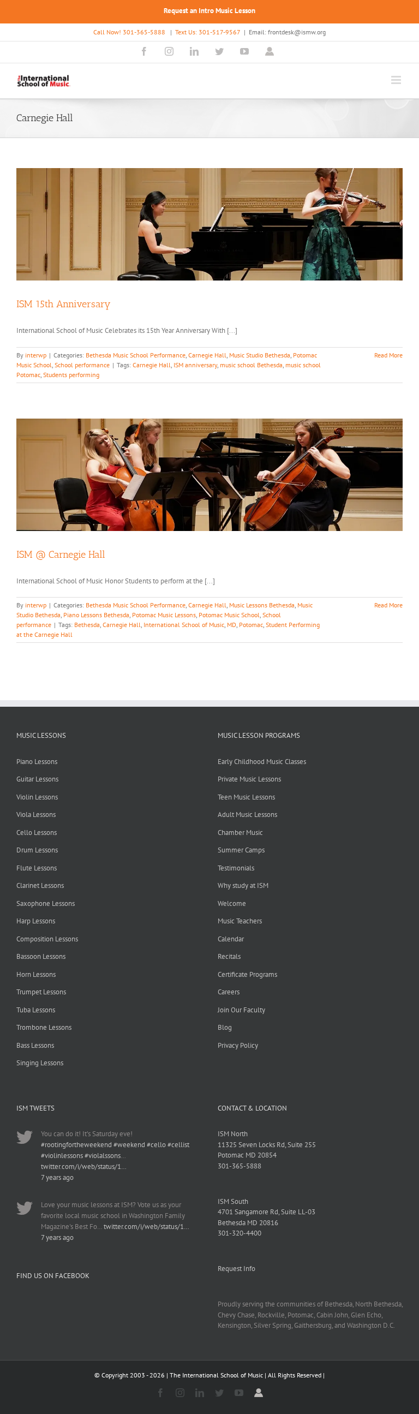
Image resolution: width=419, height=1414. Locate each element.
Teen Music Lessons (246, 797)
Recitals (229, 956)
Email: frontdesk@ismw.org (287, 32)
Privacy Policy (238, 1045)
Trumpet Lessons (41, 992)
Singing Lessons (39, 1062)
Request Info (236, 1268)
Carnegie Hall (207, 355)
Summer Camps (241, 850)
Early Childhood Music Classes (262, 761)
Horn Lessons (36, 974)
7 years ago (57, 1177)
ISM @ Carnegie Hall (60, 554)
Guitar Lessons (37, 779)
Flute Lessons (36, 868)
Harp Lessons (35, 921)
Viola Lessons (36, 814)
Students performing (71, 375)
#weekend (129, 1144)
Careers (229, 992)
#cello (156, 1144)
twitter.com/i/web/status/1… (84, 1166)
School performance (82, 365)
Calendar (231, 939)
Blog (225, 1027)
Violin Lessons (37, 797)
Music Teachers (240, 921)
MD (231, 625)
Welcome (232, 903)
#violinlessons (62, 1155)
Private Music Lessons (249, 779)
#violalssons (103, 1155)
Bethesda (87, 625)
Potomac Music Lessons (164, 615)
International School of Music (183, 625)
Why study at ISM (243, 885)
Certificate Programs (247, 974)
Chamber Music (240, 832)
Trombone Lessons (43, 1027)
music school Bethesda (251, 365)
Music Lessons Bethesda (262, 605)
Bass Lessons (35, 1045)
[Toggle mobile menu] (397, 80)
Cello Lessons (36, 832)
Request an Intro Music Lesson (209, 10)
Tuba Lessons (35, 1010)
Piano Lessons (36, 761)
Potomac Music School (229, 615)
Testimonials (236, 868)
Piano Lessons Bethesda (96, 615)
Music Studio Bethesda (259, 355)
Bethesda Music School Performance (135, 355)
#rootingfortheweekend (76, 1144)
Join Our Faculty (241, 1010)
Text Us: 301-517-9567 (208, 32)
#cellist (178, 1144)
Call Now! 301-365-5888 (129, 32)
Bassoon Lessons (40, 956)
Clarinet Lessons (40, 885)
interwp (35, 355)
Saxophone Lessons (45, 903)
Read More (388, 355)
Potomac (251, 625)
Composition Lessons (47, 939)
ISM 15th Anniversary (63, 304)
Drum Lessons (37, 850)
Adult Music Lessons (247, 814)
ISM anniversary (195, 365)
